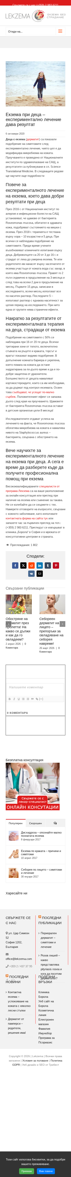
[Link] (36, 694)
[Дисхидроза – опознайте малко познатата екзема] (14, 828)
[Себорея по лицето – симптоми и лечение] (14, 866)
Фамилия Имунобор (45, 1027)
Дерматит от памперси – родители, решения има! (17, 1021)
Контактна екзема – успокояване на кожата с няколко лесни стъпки (19, 997)
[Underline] (18, 694)
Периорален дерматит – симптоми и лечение (15, 625)
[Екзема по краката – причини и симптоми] (14, 847)
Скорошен (35, 819)
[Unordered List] (27, 694)
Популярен (16, 819)
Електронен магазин (46, 1018)
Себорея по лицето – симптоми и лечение (41, 867)
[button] (8, 622)
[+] (41, 694)
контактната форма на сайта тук (27, 518)
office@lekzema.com (19, 954)
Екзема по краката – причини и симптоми (41, 848)
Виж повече (46, 1171)
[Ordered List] (23, 694)
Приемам (26, 1171)
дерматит (33, 139)
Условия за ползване (35, 1056)
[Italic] (14, 694)
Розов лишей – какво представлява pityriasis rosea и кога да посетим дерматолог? (52, 629)
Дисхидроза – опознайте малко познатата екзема (41, 830)
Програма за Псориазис (46, 1036)
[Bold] (9, 694)
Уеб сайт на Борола (46, 999)
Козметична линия (46, 1008)
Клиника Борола (43, 990)
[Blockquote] (32, 694)
